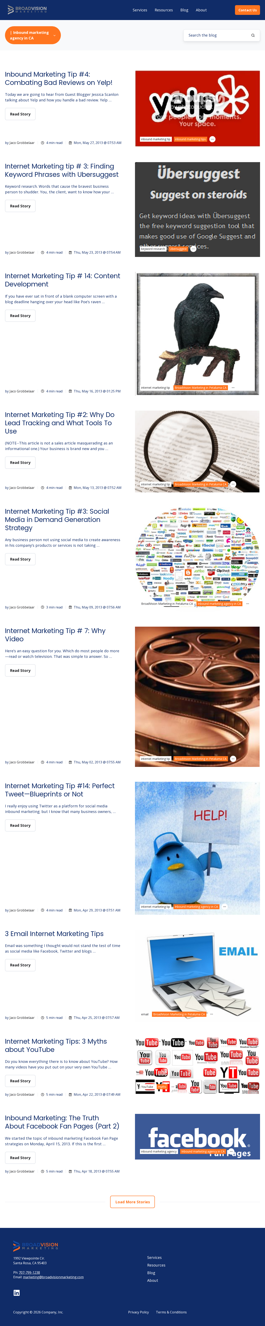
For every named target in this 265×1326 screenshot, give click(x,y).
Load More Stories (132, 1201)
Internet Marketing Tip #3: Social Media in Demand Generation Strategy (57, 519)
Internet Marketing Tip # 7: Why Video (55, 635)
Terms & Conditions (171, 1312)
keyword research (153, 249)
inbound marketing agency (159, 1151)
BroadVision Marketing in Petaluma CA (200, 388)
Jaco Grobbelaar (22, 142)
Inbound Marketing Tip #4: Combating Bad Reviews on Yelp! (59, 78)
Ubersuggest (178, 249)
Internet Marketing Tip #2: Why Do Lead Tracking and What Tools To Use (59, 423)
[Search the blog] (253, 35)
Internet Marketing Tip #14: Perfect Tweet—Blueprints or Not (60, 790)
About (201, 9)
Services (140, 9)
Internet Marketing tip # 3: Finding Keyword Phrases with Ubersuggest (62, 170)
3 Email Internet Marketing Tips (54, 933)
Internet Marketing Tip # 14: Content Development (62, 280)
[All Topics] (212, 139)
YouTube (147, 1087)
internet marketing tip (155, 388)
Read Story (20, 114)
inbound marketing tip (155, 139)
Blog (184, 9)
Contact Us (247, 10)
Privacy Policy (138, 1312)
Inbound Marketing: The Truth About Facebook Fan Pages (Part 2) (62, 1122)
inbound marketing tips (190, 139)
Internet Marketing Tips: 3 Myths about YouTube (56, 1045)
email (144, 1014)
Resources (164, 9)
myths (162, 1087)
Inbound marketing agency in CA (219, 604)
